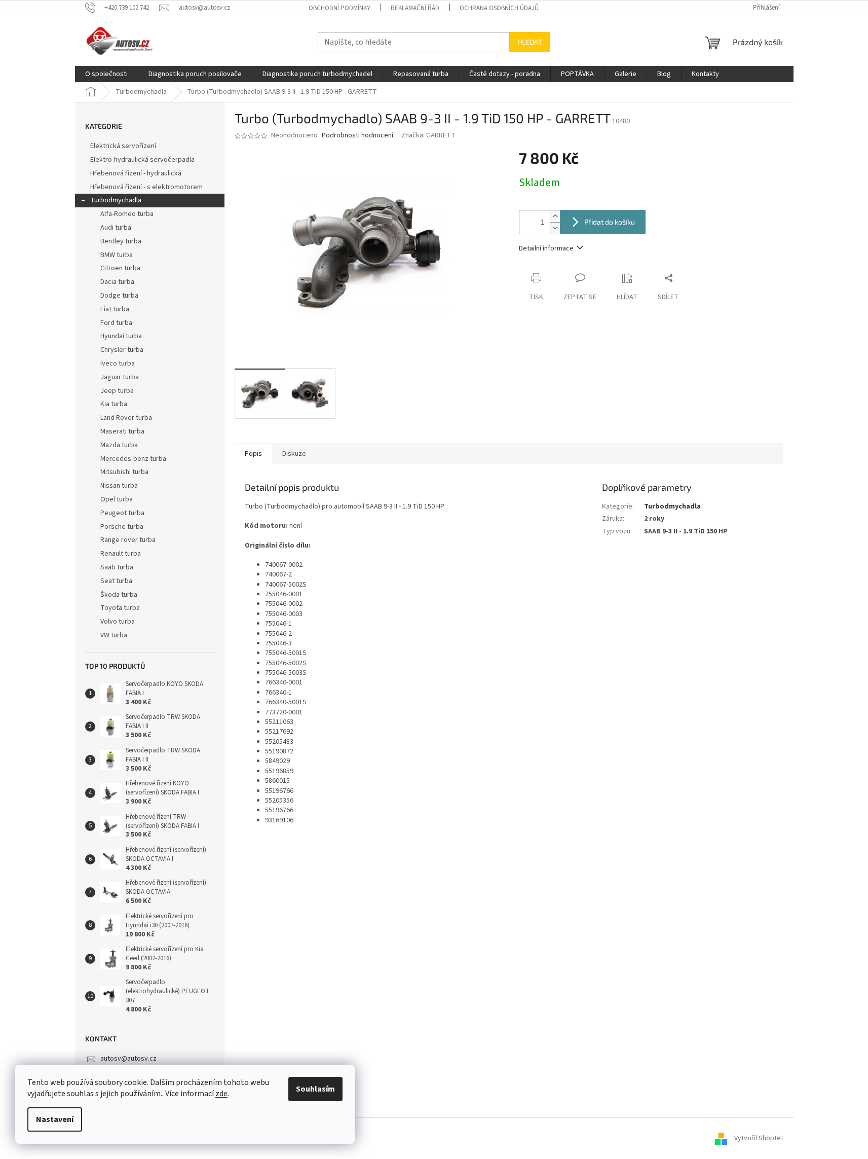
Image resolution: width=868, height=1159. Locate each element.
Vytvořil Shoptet (758, 1138)
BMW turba (116, 255)
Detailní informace (546, 248)
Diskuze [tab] (294, 454)
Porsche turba (121, 527)
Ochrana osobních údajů (499, 8)
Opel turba (116, 499)
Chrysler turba (121, 350)
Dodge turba (119, 296)
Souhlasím (315, 1089)
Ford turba (116, 323)
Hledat (529, 42)
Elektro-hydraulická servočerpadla (142, 160)
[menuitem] (106, 74)
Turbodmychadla (115, 200)
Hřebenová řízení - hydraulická (135, 173)
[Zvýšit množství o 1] (555, 216)
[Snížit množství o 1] (555, 228)
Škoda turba (118, 595)
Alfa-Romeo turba (127, 214)
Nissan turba (119, 486)
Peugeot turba (122, 513)
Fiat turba (114, 309)
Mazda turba (119, 445)
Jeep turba (117, 391)
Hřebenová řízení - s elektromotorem (146, 187)
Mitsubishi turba (124, 472)
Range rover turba (128, 540)
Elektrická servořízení (124, 146)
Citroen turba (120, 268)
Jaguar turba (119, 377)
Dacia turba (117, 282)
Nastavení (54, 1119)
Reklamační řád (415, 8)
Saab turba (116, 567)
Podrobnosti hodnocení (357, 135)
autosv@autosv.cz (128, 1059)
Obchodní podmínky (339, 8)
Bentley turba (120, 241)
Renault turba (120, 554)
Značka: (428, 135)
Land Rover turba (126, 418)
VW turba (113, 635)
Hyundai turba (121, 336)
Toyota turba (120, 608)
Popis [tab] (253, 454)
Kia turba (113, 404)
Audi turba (115, 228)
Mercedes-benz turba (133, 459)
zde (221, 1093)
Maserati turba (122, 431)
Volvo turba (117, 622)
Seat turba (116, 581)
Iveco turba (117, 363)
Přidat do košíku (609, 222)
